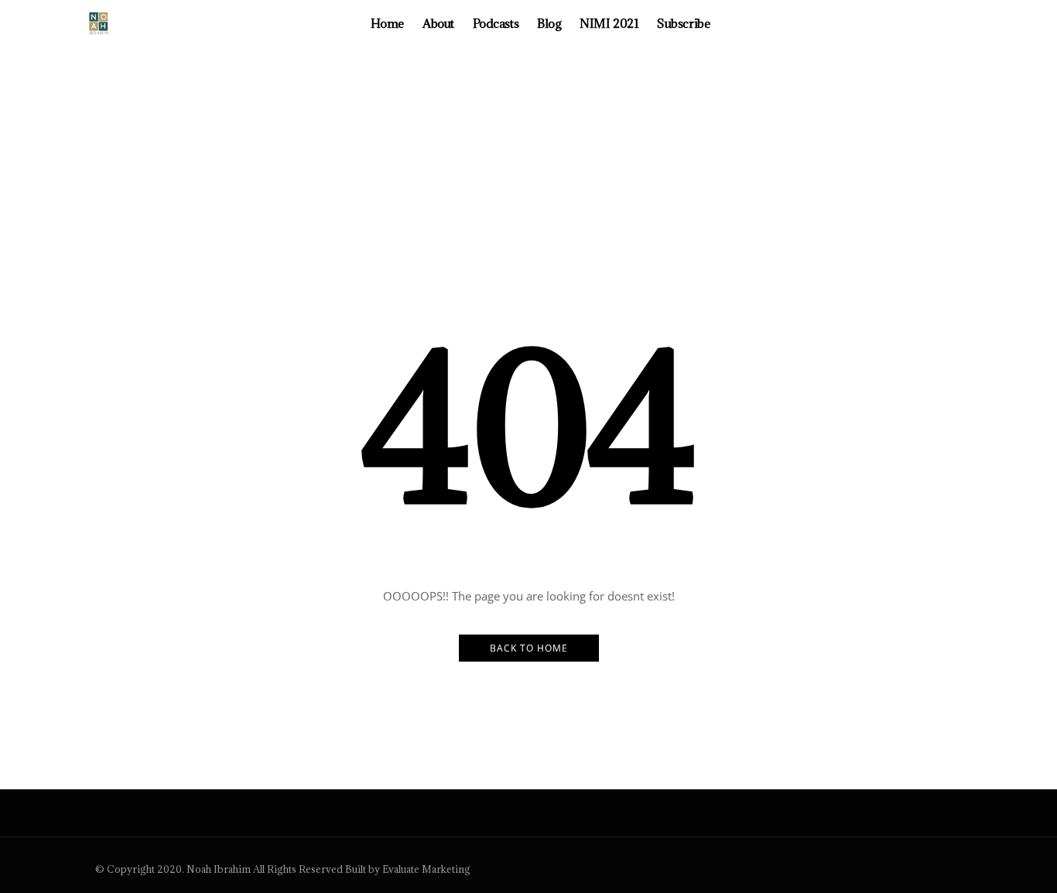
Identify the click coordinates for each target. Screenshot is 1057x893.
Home (387, 23)
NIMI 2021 (609, 23)
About (438, 23)
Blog (549, 23)
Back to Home (529, 648)
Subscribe (683, 23)
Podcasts (495, 23)
